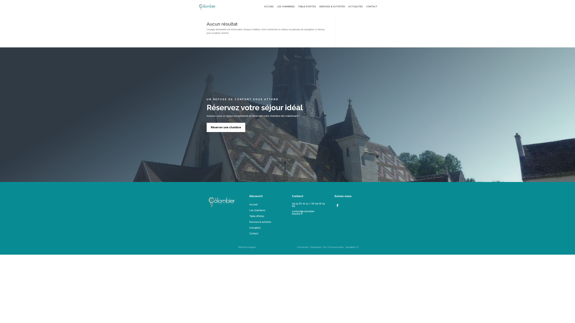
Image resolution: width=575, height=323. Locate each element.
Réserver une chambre (226, 127)
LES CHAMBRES (286, 6)
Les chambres (257, 210)
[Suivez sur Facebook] (338, 205)
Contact (253, 233)
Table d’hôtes (256, 216)
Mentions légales (247, 247)
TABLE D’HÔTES (307, 6)
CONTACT (371, 6)
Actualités (255, 227)
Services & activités (260, 222)
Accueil (253, 204)
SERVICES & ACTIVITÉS (332, 6)
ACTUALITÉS (355, 6)
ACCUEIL (269, 6)
